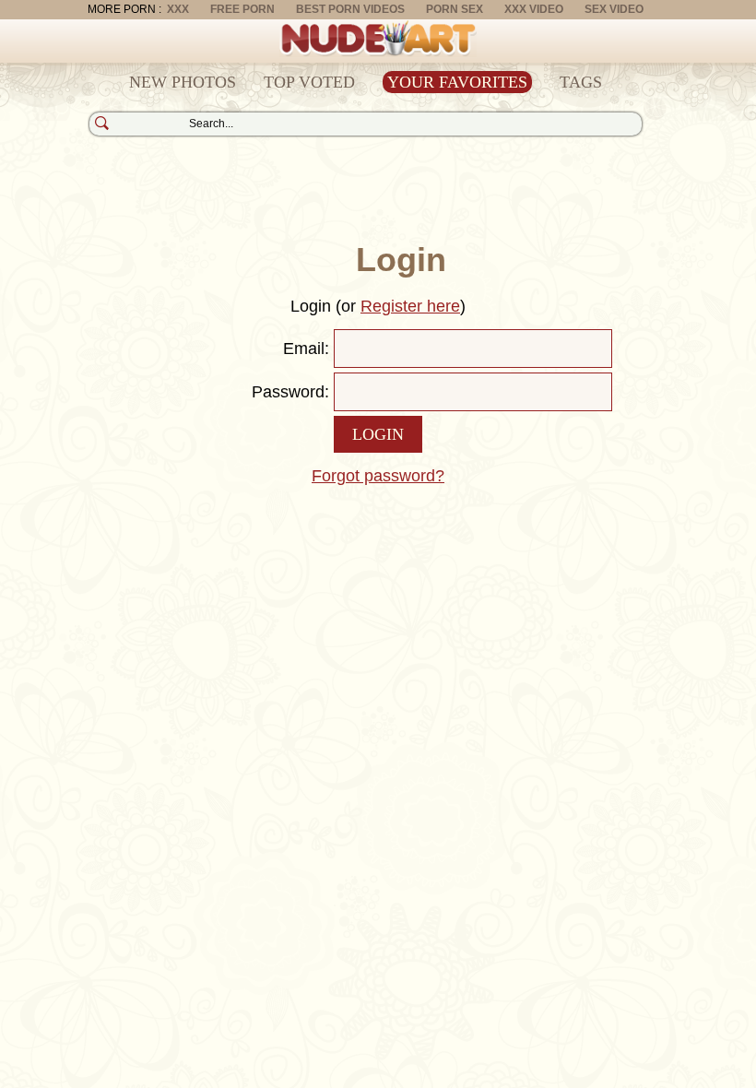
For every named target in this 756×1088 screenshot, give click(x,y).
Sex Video (614, 9)
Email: (306, 348)
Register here (410, 306)
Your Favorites (457, 82)
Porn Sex (454, 9)
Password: (290, 392)
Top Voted (309, 82)
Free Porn (242, 9)
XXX (178, 9)
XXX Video (533, 9)
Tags (581, 82)
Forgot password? (378, 476)
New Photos (182, 82)
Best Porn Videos (350, 9)
